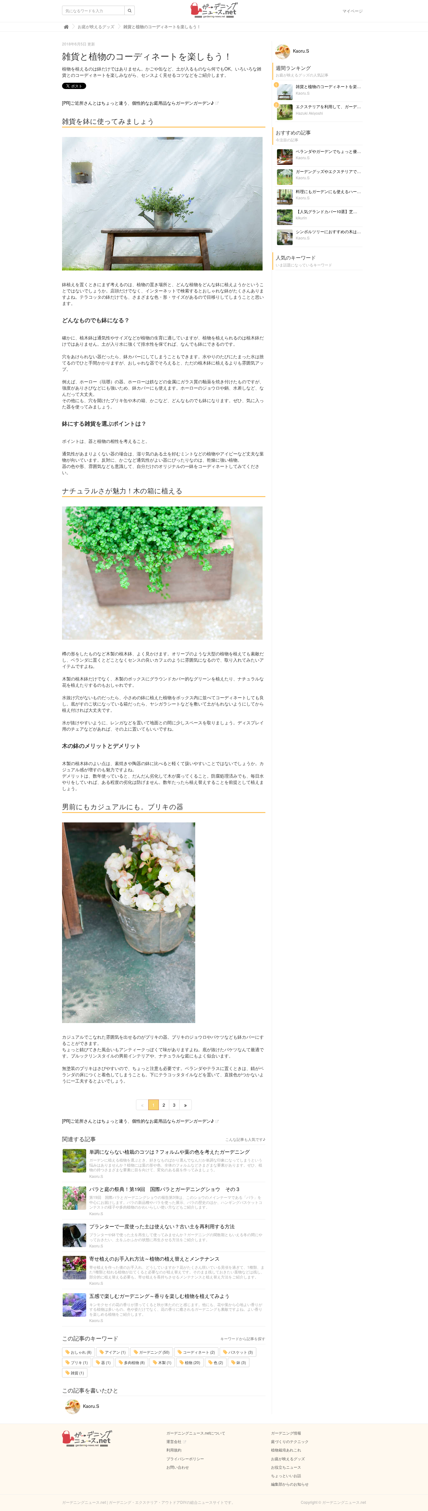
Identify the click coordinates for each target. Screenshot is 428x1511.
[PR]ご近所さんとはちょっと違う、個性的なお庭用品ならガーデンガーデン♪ (138, 103)
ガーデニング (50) (154, 1352)
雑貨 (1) (77, 1372)
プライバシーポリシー (185, 1458)
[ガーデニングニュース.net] (214, 12)
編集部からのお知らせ (290, 1484)
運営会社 (173, 1441)
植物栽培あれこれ (286, 1449)
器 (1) (105, 1362)
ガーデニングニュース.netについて (195, 1432)
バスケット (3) (240, 1352)
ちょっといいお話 (286, 1475)
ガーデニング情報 (286, 1432)
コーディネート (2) (198, 1352)
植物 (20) (192, 1362)
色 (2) (218, 1362)
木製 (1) (164, 1362)
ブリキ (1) (79, 1362)
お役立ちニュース (286, 1467)
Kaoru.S (96, 1176)
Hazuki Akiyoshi (309, 113)
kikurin (301, 217)
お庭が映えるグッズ (288, 1458)
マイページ (352, 11)
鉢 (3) (241, 1362)
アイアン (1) (115, 1352)
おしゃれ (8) (80, 1352)
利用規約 (173, 1449)
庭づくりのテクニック (290, 1441)
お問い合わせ (177, 1467)
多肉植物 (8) (134, 1362)
